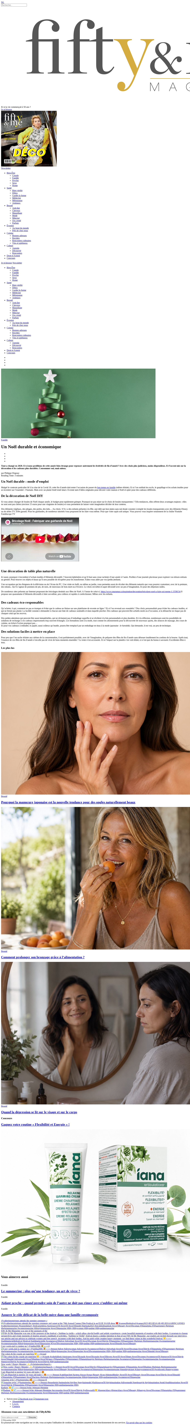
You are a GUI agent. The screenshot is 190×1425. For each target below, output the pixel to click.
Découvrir (16, 250)
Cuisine (10, 233)
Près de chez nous (20, 230)
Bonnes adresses (19, 235)
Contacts (16, 1406)
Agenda (15, 248)
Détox (15, 193)
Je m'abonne (6, 109)
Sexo (14, 183)
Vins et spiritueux (20, 243)
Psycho (15, 180)
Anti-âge (16, 208)
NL (2, 2)
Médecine (16, 198)
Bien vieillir (17, 190)
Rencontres (17, 253)
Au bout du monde (20, 228)
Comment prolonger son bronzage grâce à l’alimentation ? (43, 957)
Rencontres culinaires (21, 240)
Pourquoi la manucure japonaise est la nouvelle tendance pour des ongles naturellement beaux (68, 802)
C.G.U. (15, 1404)
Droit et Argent (13, 255)
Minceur (16, 218)
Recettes (16, 238)
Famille (15, 178)
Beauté (10, 205)
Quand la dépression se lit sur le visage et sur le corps (39, 1112)
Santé (9, 188)
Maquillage (17, 213)
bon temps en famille (106, 487)
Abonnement (18, 1401)
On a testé (16, 220)
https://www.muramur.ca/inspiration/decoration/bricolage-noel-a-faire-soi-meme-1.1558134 (141, 591)
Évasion (10, 225)
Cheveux (16, 210)
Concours (11, 258)
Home (15, 185)
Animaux (16, 203)
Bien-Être (11, 173)
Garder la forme (19, 195)
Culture (10, 245)
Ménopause (17, 200)
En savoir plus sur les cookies (139, 1422)
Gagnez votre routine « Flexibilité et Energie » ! (35, 1124)
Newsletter (6, 168)
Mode (14, 215)
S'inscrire (32, 1417)
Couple (15, 175)
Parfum (15, 223)
